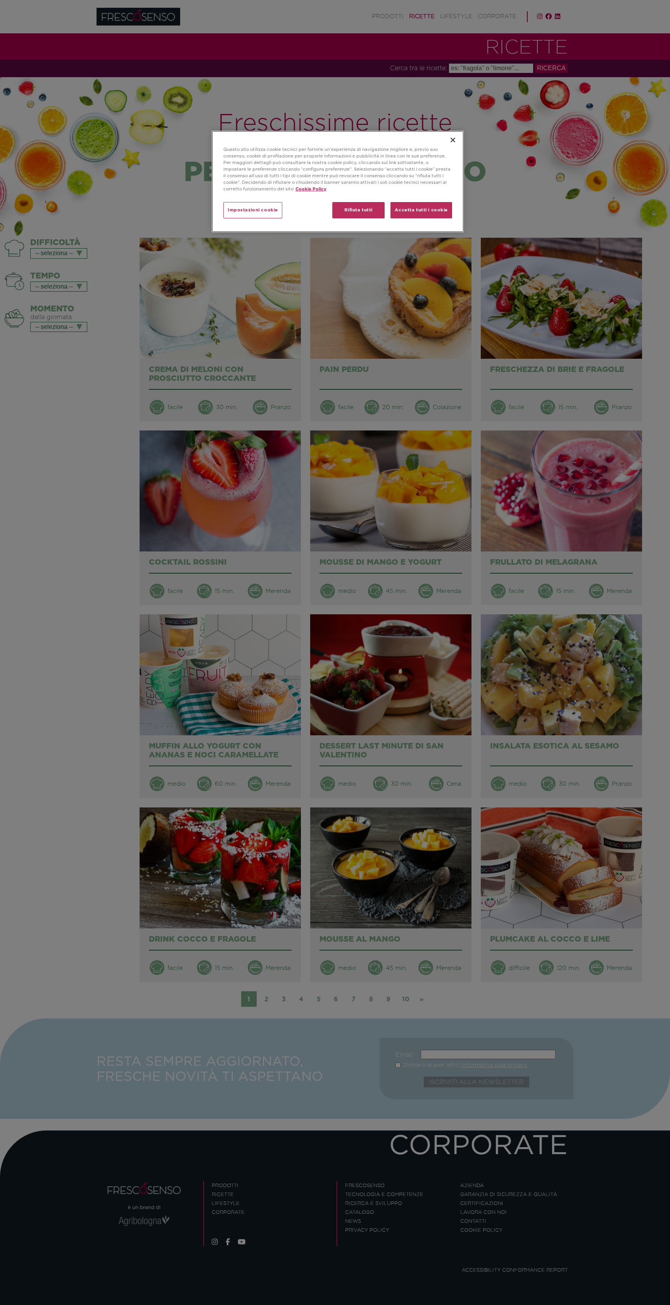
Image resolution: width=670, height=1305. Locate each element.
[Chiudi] (452, 140)
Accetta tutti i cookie (421, 210)
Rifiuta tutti (358, 210)
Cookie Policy (310, 189)
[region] (338, 181)
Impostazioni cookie (253, 210)
